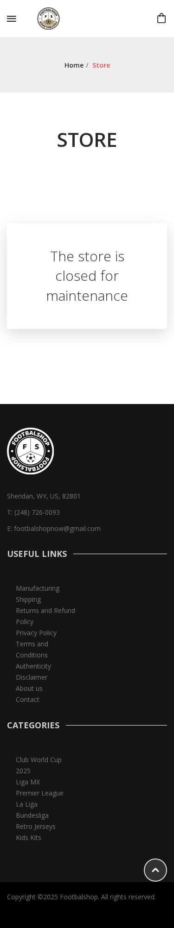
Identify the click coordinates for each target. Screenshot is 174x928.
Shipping (28, 599)
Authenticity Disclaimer (33, 672)
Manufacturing (37, 588)
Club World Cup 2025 (39, 765)
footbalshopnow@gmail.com (57, 528)
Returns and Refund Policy (45, 616)
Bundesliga (32, 815)
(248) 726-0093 (37, 512)
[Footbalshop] (49, 17)
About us (29, 688)
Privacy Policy (36, 632)
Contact (27, 699)
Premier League (40, 793)
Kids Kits (28, 837)
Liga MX (28, 781)
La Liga (27, 804)
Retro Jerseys (36, 826)
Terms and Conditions (32, 649)
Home (74, 65)
